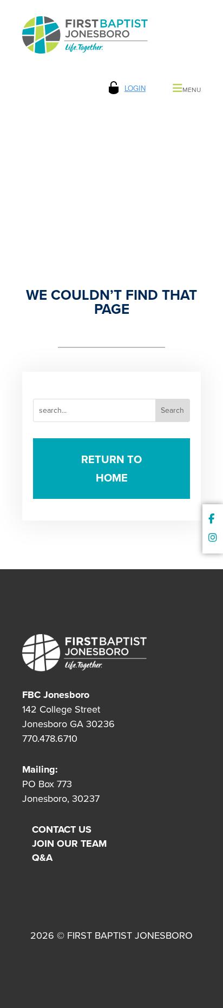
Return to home (111, 468)
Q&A (42, 858)
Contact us (61, 829)
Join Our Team (69, 843)
